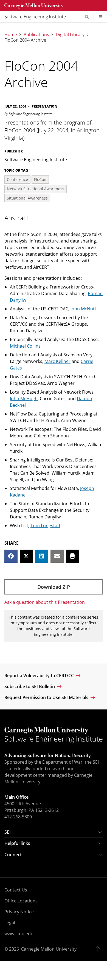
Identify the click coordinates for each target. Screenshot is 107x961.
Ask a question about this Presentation (44, 602)
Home (10, 34)
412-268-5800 (18, 817)
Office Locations (21, 901)
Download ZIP (53, 587)
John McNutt (83, 309)
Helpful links (17, 843)
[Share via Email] (57, 556)
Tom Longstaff (45, 526)
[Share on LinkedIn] (41, 556)
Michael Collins (25, 346)
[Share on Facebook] (11, 556)
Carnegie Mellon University (49, 949)
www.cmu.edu (18, 934)
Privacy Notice (19, 912)
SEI (7, 832)
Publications (36, 34)
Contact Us (15, 890)
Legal (9, 923)
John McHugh (24, 399)
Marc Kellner (57, 361)
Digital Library (70, 34)
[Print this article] (72, 556)
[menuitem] (37, 16)
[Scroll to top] (99, 949)
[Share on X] (26, 556)
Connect (13, 855)
